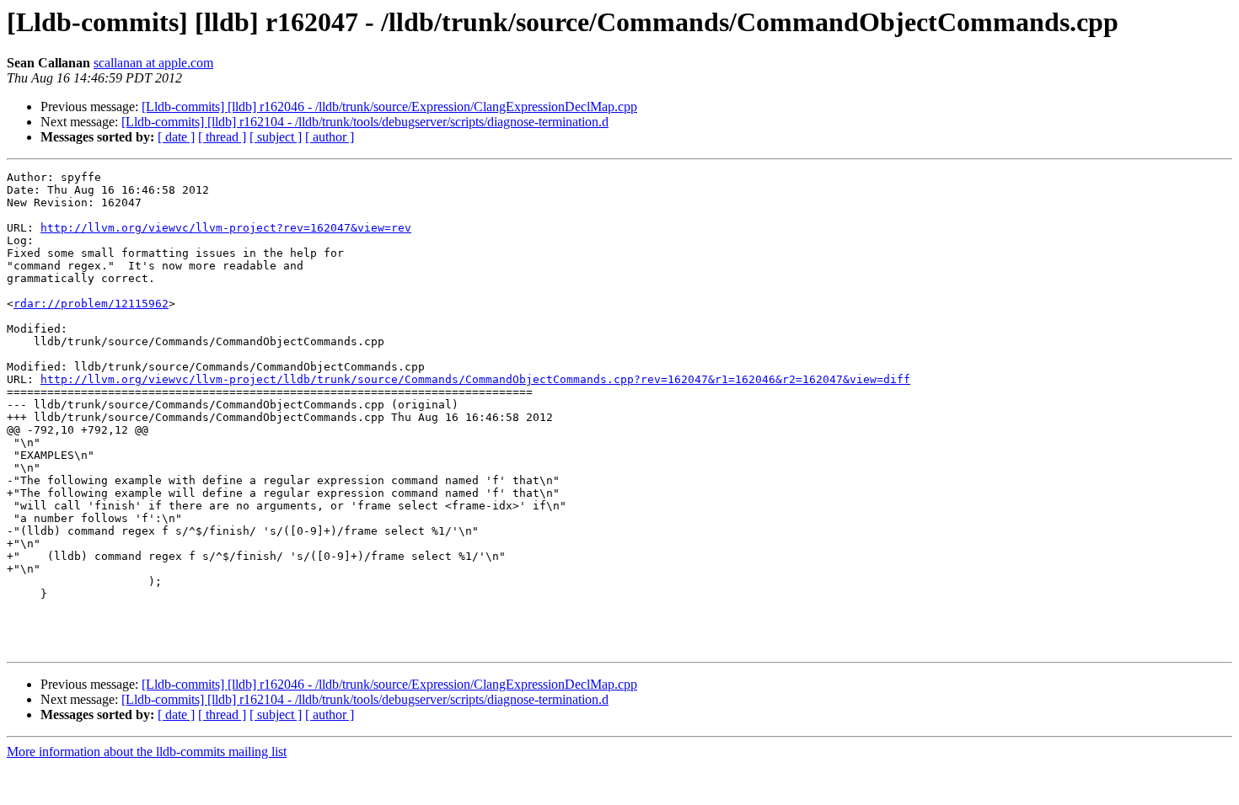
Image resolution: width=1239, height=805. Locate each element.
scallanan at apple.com (153, 63)
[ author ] (329, 137)
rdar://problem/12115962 (91, 303)
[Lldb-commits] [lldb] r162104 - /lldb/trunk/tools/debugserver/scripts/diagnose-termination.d (365, 122)
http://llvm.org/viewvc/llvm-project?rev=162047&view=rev (225, 227)
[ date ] (176, 137)
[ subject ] (275, 137)
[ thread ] (222, 137)
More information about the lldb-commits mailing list (147, 751)
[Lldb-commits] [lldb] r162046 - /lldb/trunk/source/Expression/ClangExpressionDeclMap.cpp (389, 106)
